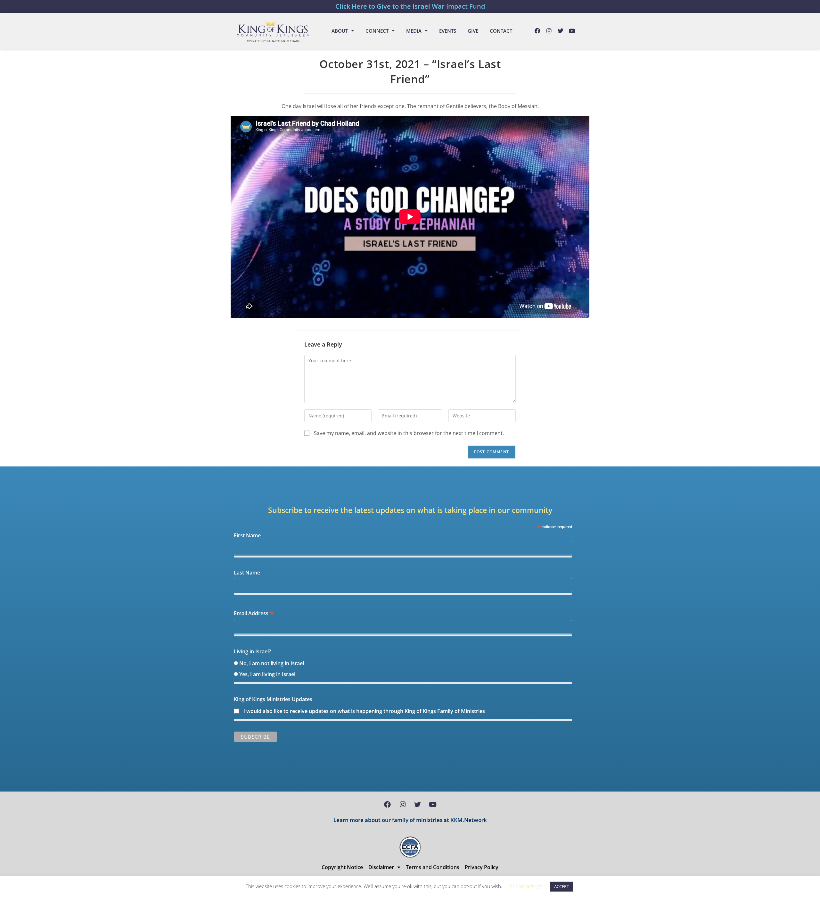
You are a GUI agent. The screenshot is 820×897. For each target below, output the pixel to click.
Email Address (254, 613)
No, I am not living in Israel (271, 663)
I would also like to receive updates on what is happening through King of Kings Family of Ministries (364, 711)
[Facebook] (537, 31)
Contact (501, 31)
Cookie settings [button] (526, 886)
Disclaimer (381, 867)
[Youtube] (572, 31)
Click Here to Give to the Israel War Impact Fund (410, 6)
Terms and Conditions (432, 867)
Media (414, 31)
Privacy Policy (481, 867)
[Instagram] (549, 31)
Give (473, 31)
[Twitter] (560, 31)
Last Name (247, 572)
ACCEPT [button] (561, 886)
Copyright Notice (342, 867)
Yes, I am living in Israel (267, 674)
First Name (247, 535)
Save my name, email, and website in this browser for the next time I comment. (409, 433)
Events (447, 31)
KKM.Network (468, 820)
